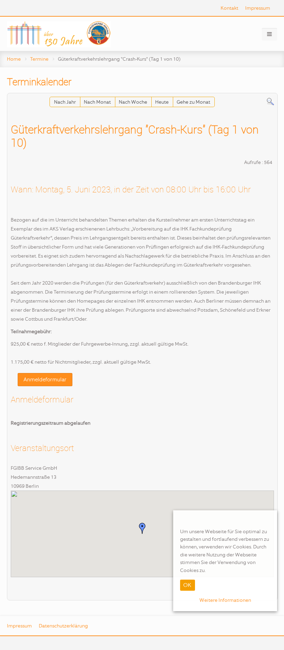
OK (187, 585)
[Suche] (270, 101)
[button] (142, 528)
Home (14, 59)
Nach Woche (133, 102)
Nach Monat (97, 102)
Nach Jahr (65, 102)
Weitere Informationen (225, 600)
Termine (39, 59)
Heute (162, 102)
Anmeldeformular (45, 379)
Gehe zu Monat (193, 102)
